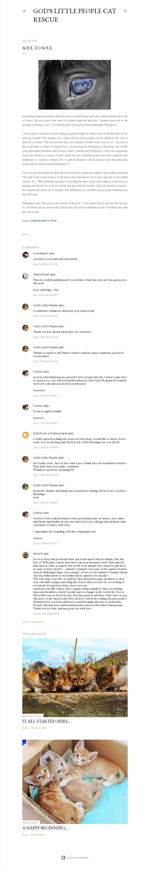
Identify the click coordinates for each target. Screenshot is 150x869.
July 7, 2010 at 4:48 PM (45, 475)
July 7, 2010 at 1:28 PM (45, 423)
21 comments (38, 834)
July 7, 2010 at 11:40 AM (45, 337)
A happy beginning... (45, 828)
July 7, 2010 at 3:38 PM (45, 447)
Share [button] (25, 234)
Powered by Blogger (78, 857)
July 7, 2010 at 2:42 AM (45, 295)
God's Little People (45, 305)
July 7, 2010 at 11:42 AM (45, 361)
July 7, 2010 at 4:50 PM (45, 502)
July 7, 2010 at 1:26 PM (45, 395)
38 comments (38, 727)
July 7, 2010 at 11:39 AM (45, 316)
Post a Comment (32, 622)
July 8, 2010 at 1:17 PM (45, 543)
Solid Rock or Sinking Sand (50, 433)
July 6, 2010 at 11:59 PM (45, 264)
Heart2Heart (41, 274)
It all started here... (46, 721)
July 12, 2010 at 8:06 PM (46, 613)
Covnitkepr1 (40, 253)
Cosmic (38, 371)
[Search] (125, 10)
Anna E (37, 553)
